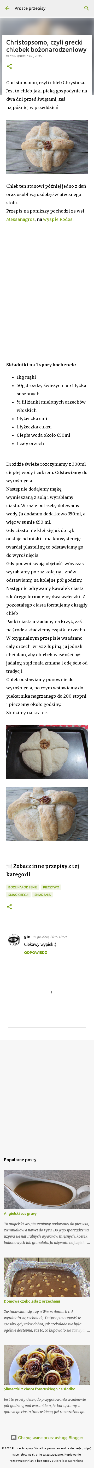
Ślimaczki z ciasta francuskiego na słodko (39, 1389)
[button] (9, 66)
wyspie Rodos (58, 219)
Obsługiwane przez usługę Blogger (50, 1437)
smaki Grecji (18, 894)
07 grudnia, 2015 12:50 (49, 937)
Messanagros (20, 219)
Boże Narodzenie (22, 887)
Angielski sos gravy (20, 1213)
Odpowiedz (35, 953)
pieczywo (51, 887)
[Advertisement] (47, 294)
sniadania (42, 894)
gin (27, 936)
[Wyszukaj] (87, 8)
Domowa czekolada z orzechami (32, 1301)
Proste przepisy (30, 8)
